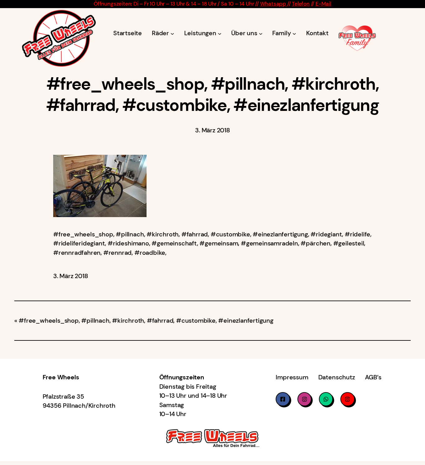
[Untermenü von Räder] (172, 33)
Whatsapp (273, 3)
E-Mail (323, 3)
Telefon (301, 3)
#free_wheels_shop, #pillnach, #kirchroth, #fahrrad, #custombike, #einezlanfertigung (146, 321)
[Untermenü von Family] (294, 33)
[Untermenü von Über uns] (261, 33)
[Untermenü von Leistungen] (220, 33)
